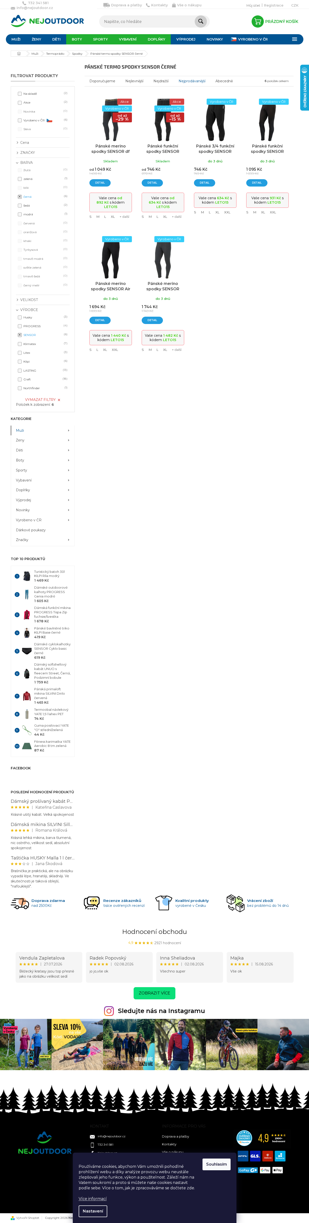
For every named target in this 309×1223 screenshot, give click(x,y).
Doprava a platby (126, 5)
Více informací (93, 1198)
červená (44, 223)
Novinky (23, 510)
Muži (20, 430)
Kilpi (44, 361)
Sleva (44, 129)
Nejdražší (161, 81)
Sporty (21, 470)
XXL (227, 212)
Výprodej (23, 500)
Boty (20, 460)
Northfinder (44, 388)
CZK (294, 5)
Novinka (44, 111)
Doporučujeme (102, 81)
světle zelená (44, 267)
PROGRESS (44, 326)
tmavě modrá (44, 258)
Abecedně (224, 81)
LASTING (44, 370)
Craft (44, 379)
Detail (100, 182)
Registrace (273, 5)
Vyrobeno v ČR (44, 120)
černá (44, 196)
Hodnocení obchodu (154, 932)
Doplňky (23, 490)
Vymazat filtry (40, 399)
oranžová (44, 232)
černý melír (44, 285)
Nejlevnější (134, 81)
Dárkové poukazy (31, 530)
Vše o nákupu (189, 5)
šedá (44, 205)
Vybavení (24, 480)
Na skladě (44, 93)
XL (113, 217)
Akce (44, 102)
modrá (44, 214)
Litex (44, 352)
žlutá (44, 170)
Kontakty (159, 5)
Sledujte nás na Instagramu (161, 1010)
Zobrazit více (154, 993)
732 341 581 (105, 1144)
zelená (44, 179)
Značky (22, 540)
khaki (44, 241)
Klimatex (44, 344)
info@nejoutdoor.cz (112, 1136)
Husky (44, 317)
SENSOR (44, 335)
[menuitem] (16, 39)
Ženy (20, 440)
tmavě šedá (44, 276)
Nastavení (93, 1211)
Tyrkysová (44, 249)
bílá (44, 187)
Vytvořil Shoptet (27, 1218)
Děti (19, 450)
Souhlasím (216, 1164)
